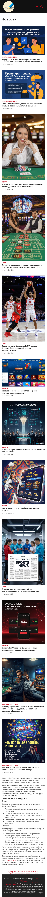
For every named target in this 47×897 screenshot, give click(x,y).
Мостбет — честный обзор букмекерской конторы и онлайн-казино (19, 392)
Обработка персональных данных (20, 873)
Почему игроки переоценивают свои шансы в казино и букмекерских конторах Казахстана (22, 266)
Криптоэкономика (9, 57)
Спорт (4, 182)
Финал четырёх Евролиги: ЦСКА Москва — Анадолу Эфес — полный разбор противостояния (20, 348)
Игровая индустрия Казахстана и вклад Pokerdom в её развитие (23, 451)
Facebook (38, 879)
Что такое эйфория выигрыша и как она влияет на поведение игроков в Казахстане (22, 185)
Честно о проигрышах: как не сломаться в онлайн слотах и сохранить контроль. (20, 769)
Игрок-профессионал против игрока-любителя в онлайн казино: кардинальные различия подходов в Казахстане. (23, 709)
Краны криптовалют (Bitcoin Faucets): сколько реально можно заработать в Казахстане (22, 105)
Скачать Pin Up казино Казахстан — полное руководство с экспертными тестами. (21, 649)
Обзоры (5, 388)
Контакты (35, 873)
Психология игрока (10, 704)
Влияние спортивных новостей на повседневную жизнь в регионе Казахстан (20, 590)
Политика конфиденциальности (27, 871)
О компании (12, 871)
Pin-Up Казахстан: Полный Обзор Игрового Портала (20, 509)
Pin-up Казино (10, 860)
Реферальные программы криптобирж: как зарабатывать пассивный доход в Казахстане (22, 61)
